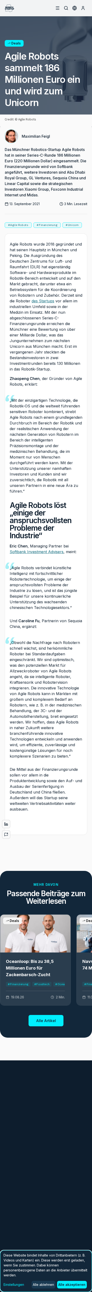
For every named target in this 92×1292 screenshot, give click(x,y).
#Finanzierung (18, 984)
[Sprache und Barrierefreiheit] (74, 8)
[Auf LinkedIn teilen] (6, 824)
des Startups (43, 301)
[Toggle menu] (57, 8)
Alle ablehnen (43, 1285)
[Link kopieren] (6, 834)
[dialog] (46, 1271)
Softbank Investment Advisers (36, 551)
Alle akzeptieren (71, 1285)
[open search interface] (66, 8)
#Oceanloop (64, 984)
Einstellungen (14, 1285)
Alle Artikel (46, 1020)
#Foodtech (42, 984)
